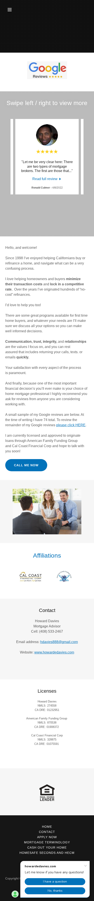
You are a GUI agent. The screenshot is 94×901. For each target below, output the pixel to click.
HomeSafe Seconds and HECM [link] (47, 852)
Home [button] (47, 826)
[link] (47, 179)
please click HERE (70, 425)
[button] (14, 9)
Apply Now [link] (47, 837)
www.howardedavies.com (54, 652)
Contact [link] (47, 832)
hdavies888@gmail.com (59, 642)
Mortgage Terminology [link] (47, 842)
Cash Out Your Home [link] (47, 847)
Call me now (26, 465)
